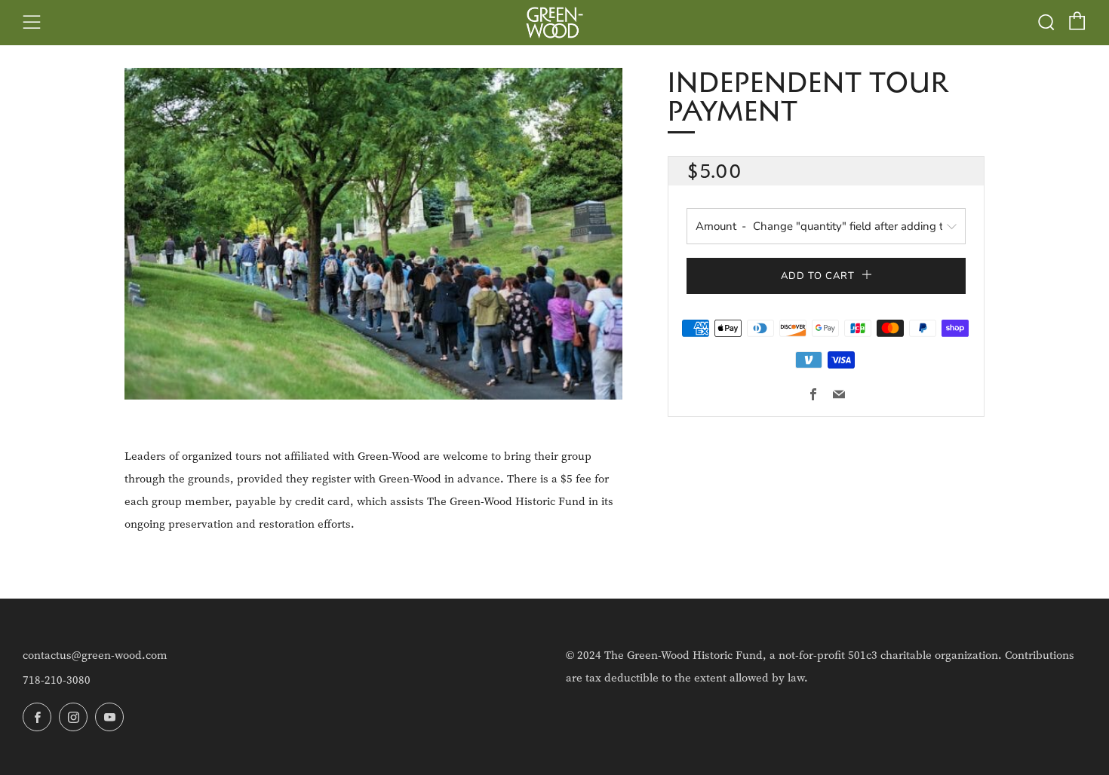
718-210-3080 (57, 680)
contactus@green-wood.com (95, 655)
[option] (373, 234)
